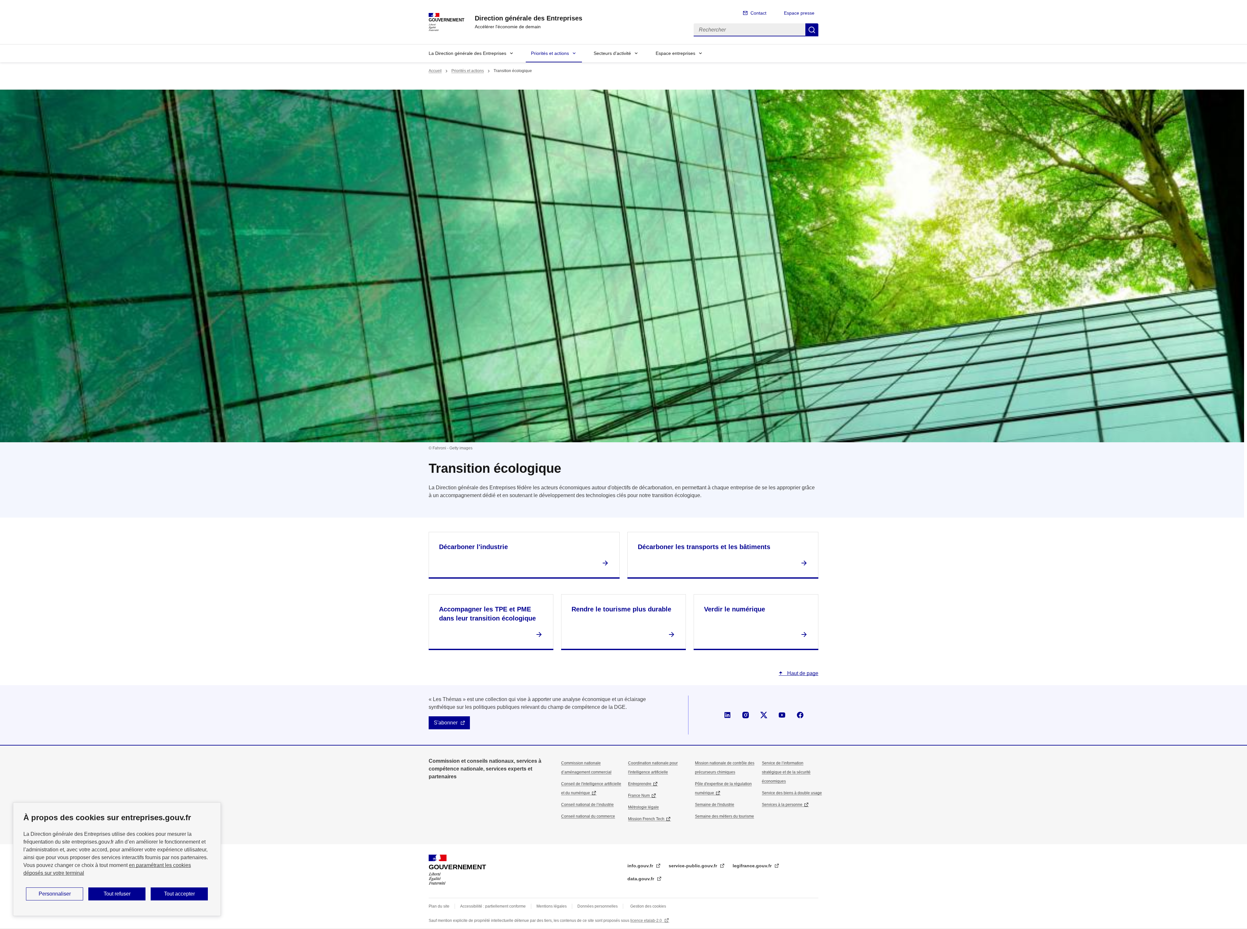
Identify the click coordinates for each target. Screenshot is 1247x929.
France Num (639, 795)
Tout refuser (117, 894)
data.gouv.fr (641, 878)
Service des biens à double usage (792, 793)
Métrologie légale (643, 807)
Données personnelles (597, 906)
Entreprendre (639, 784)
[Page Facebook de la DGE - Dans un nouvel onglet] (800, 715)
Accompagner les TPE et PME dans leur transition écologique (487, 614)
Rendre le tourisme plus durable (621, 609)
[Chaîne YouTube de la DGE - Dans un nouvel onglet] (781, 715)
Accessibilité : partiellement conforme (493, 906)
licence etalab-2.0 (646, 920)
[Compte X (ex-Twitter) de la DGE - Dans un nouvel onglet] (763, 715)
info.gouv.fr (640, 865)
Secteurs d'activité (612, 53)
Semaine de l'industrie (714, 804)
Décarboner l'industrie (473, 546)
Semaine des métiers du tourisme (724, 816)
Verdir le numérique (734, 609)
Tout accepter (179, 894)
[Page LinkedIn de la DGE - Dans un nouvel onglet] (727, 715)
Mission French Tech (646, 819)
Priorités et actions (550, 53)
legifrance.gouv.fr (753, 865)
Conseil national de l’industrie (587, 804)
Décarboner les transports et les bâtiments (704, 546)
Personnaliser (55, 894)
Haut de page (802, 673)
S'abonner (446, 722)
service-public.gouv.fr (693, 865)
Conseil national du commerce (588, 816)
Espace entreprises (675, 53)
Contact (758, 13)
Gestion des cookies (648, 906)
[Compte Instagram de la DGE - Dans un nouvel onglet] (745, 715)
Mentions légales (551, 906)
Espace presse (799, 13)
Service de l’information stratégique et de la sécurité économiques (786, 772)
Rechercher (811, 29)
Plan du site (439, 906)
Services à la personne (782, 804)
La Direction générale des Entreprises (467, 53)
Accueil (435, 71)
